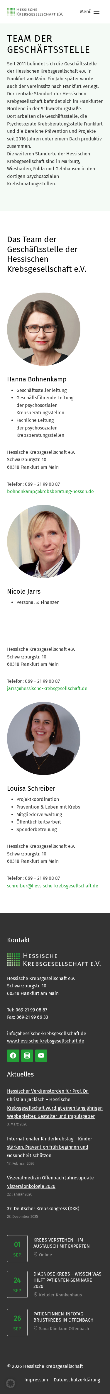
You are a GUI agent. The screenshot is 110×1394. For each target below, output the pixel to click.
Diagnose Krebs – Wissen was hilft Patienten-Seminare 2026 (67, 1280)
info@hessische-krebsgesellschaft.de (46, 1033)
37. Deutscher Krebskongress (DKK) (43, 1208)
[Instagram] (27, 1056)
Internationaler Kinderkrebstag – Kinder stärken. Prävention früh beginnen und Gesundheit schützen (49, 1147)
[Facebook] (13, 1056)
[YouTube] (41, 1056)
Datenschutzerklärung (77, 1380)
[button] (10, 1383)
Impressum (36, 1380)
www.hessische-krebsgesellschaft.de (45, 1041)
